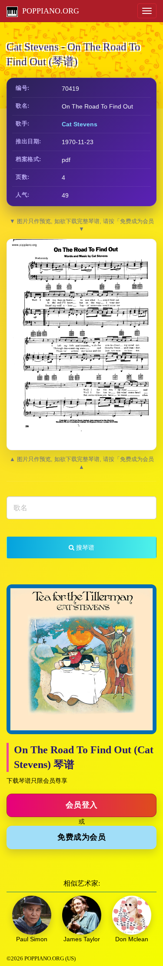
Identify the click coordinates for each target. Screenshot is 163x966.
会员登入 (82, 805)
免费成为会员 (81, 837)
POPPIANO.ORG (48, 11)
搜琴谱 (84, 547)
